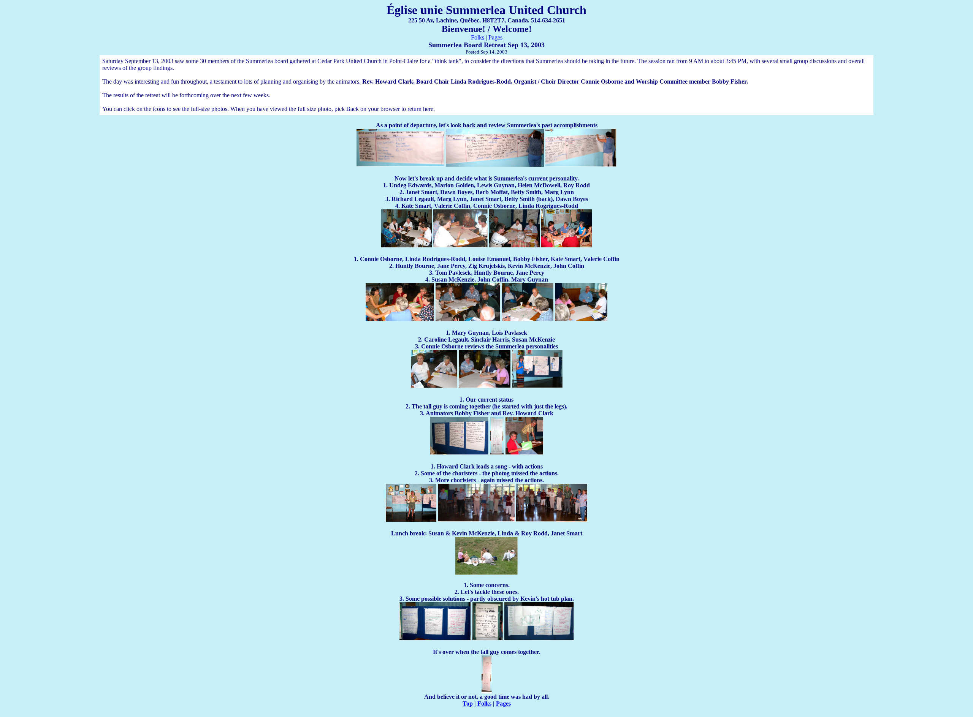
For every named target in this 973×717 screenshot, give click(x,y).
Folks (477, 37)
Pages (495, 37)
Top (468, 703)
